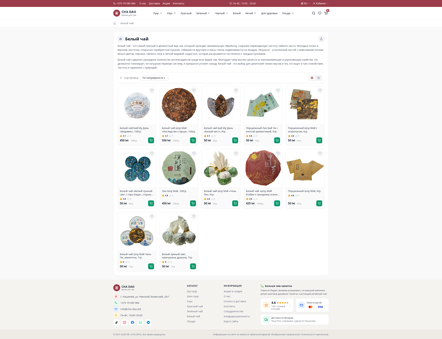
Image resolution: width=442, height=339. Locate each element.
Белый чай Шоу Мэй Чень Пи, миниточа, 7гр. (135, 256)
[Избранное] (320, 13)
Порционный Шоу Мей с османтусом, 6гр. (302, 129)
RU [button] (305, 3)
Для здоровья (269, 13)
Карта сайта (231, 321)
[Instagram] (124, 322)
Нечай (249, 13)
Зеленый (201, 13)
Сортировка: (131, 77)
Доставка (154, 3)
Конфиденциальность (237, 316)
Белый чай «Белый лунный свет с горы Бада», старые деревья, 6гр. (136, 192)
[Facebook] (132, 322)
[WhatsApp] (140, 322)
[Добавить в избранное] (152, 90)
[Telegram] (148, 322)
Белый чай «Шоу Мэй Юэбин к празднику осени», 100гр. (262, 192)
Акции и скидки (233, 291)
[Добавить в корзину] (151, 140)
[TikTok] (116, 322)
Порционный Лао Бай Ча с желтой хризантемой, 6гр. (262, 129)
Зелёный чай (195, 311)
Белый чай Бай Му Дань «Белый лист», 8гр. (218, 129)
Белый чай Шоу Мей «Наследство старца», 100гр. (179, 129)
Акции (166, 3)
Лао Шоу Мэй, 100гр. (174, 191)
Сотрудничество (233, 311)
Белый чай (127, 23)
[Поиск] (313, 13)
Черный (220, 13)
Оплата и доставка (235, 301)
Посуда (286, 13)
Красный (186, 13)
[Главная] (114, 23)
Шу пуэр (192, 291)
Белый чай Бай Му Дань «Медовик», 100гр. (134, 129)
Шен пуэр (193, 296)
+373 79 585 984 (126, 3)
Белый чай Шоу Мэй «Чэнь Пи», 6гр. (220, 192)
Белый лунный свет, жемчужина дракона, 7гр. (177, 256)
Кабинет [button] (321, 3)
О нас (143, 3)
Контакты (178, 3)
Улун (169, 13)
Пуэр (156, 13)
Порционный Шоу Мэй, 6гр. (304, 191)
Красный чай (195, 306)
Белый (237, 13)
